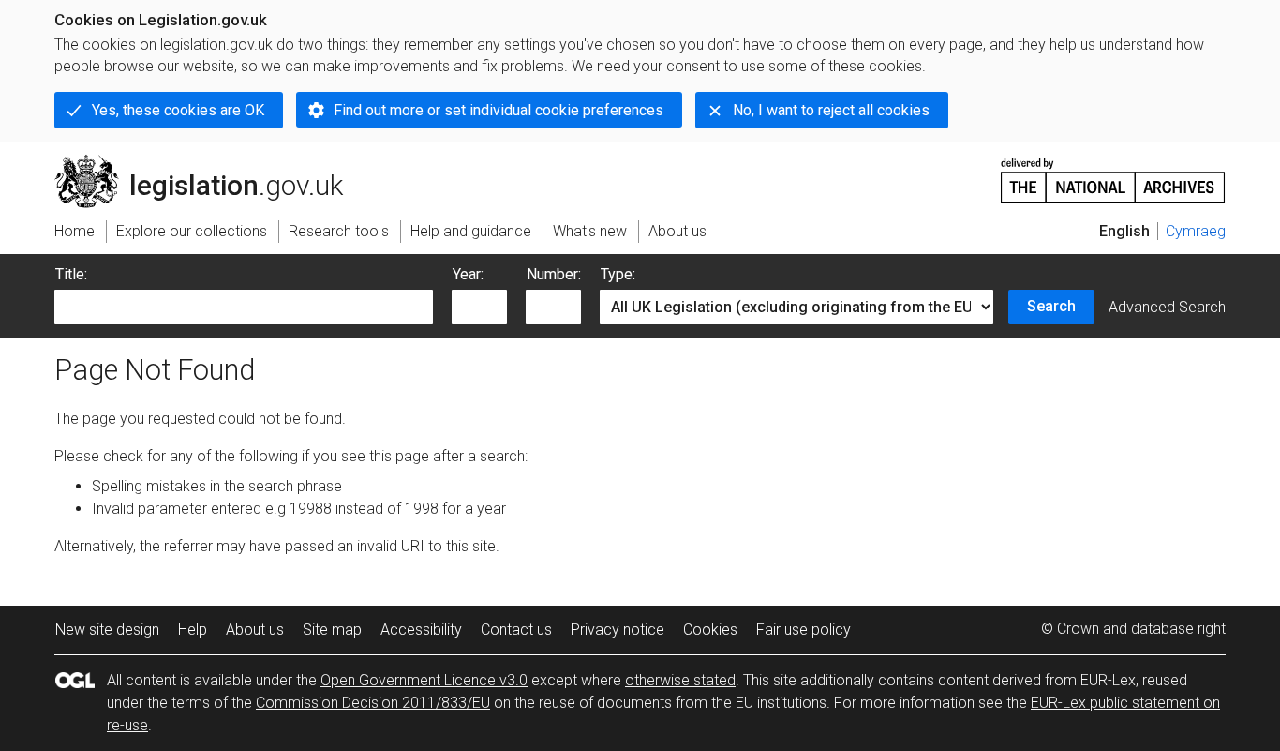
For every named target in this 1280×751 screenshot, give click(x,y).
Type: (618, 274)
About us (255, 629)
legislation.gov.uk (209, 162)
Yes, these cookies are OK (178, 110)
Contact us (516, 629)
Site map (332, 629)
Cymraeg (1196, 231)
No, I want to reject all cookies (831, 110)
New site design (107, 629)
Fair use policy (803, 629)
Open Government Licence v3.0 (424, 680)
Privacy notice (617, 629)
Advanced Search (1167, 307)
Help (192, 629)
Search (1051, 306)
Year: (468, 274)
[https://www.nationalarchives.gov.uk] (1113, 173)
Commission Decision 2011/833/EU (373, 703)
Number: (554, 274)
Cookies (710, 629)
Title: (71, 274)
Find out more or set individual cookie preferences (498, 110)
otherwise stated (680, 680)
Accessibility (421, 629)
